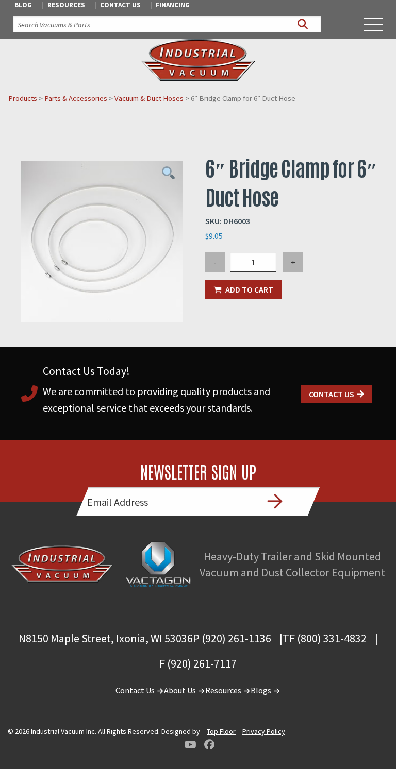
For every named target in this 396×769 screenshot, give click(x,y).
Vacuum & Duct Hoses (149, 98)
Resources (66, 5)
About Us (180, 690)
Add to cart (249, 289)
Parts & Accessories (75, 98)
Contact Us (120, 5)
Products (22, 98)
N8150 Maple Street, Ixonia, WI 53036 (106, 638)
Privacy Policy (263, 731)
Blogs (262, 690)
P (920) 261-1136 (232, 638)
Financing (173, 5)
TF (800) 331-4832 (325, 638)
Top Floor (221, 731)
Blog (23, 5)
